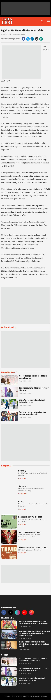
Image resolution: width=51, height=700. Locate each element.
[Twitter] (11, 612)
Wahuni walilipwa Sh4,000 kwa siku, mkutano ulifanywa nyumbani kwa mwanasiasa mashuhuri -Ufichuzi (34, 633)
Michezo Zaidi (7, 327)
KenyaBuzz (6, 465)
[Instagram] (31, 612)
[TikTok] (17, 612)
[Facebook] (23, 39)
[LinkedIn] (32, 39)
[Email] (36, 39)
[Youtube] (24, 612)
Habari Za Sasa (8, 372)
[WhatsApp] (41, 39)
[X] (28, 39)
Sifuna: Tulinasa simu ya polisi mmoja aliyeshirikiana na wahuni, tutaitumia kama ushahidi (34, 644)
